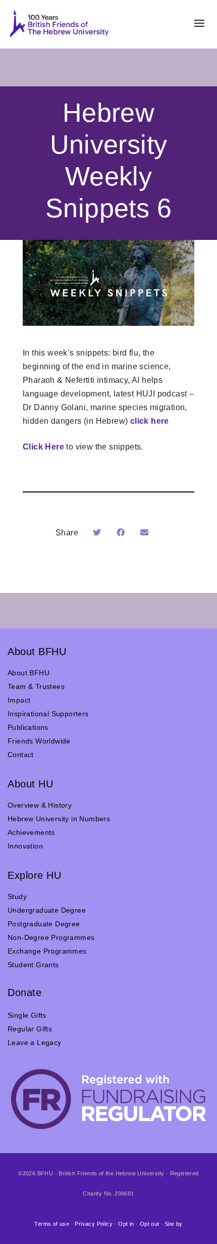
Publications (28, 727)
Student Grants (33, 965)
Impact (19, 700)
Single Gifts (27, 1015)
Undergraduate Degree (47, 910)
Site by (174, 1224)
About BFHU (28, 673)
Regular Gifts (30, 1029)
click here (149, 421)
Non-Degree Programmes (51, 937)
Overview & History (40, 805)
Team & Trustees (36, 686)
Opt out (149, 1224)
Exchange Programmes (47, 951)
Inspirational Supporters (48, 714)
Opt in (126, 1224)
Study (17, 896)
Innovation (25, 846)
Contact (21, 755)
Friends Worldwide (39, 741)
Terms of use (51, 1224)
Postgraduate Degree (44, 924)
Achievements (31, 832)
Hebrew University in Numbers (59, 819)
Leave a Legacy (35, 1042)
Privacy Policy (94, 1224)
